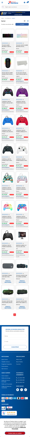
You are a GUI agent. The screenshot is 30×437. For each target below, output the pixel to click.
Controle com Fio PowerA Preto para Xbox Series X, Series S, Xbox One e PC (7, 159)
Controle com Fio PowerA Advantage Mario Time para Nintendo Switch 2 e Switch (7, 188)
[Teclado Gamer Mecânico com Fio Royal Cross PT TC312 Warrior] (8, 35)
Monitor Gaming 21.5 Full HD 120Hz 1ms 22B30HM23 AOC (21, 246)
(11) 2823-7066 (21, 377)
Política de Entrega (6, 378)
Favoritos (18, 364)
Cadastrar (15, 347)
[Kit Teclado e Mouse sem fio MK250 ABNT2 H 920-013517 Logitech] (22, 63)
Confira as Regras (18, 14)
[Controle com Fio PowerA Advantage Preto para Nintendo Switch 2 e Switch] (8, 235)
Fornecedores (5, 366)
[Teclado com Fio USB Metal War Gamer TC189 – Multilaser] (22, 291)
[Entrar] (24, 2)
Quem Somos (5, 359)
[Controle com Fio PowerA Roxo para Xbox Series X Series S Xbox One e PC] (22, 92)
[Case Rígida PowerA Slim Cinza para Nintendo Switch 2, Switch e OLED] (8, 266)
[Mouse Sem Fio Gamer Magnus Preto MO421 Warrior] (8, 63)
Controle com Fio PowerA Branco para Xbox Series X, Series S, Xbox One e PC (22, 159)
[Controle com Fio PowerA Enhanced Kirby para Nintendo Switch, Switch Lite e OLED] (22, 207)
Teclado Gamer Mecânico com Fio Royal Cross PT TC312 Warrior (7, 45)
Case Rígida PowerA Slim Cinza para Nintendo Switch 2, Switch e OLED (7, 276)
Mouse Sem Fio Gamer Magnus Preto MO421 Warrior (7, 73)
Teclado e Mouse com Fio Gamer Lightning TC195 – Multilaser (21, 276)
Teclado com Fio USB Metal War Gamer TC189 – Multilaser (22, 301)
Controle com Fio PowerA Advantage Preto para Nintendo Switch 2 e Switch (7, 246)
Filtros (22, 24)
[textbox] (15, 7)
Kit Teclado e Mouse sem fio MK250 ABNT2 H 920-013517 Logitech (21, 73)
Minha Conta (19, 359)
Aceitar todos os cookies (15, 433)
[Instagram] (21, 389)
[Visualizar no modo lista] (25, 21)
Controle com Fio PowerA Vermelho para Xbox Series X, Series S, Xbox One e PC (22, 131)
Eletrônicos (8, 18)
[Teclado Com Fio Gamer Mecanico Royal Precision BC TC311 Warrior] (22, 35)
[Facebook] (17, 389)
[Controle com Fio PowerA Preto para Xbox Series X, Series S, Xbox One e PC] (8, 149)
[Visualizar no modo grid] (28, 21)
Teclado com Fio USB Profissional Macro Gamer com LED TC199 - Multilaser (7, 301)
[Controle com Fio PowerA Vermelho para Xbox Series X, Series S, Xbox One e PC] (22, 120)
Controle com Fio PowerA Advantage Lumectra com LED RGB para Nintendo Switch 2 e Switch (8, 217)
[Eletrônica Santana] (13, 2)
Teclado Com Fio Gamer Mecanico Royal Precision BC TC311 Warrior (22, 45)
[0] (27, 2)
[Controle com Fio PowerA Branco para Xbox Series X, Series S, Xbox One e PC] (22, 149)
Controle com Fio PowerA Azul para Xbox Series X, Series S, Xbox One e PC (8, 131)
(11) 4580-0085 (21, 380)
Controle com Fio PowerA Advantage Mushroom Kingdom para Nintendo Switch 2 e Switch (22, 188)
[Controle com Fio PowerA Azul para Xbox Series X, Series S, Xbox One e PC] (8, 120)
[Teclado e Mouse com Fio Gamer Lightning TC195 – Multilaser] (22, 266)
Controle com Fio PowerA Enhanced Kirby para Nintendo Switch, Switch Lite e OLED (22, 217)
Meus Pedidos (19, 361)
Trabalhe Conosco (6, 361)
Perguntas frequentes (7, 364)
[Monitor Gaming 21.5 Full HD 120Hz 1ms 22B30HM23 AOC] (22, 235)
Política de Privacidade (7, 384)
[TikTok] (25, 389)
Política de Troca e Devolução (6, 381)
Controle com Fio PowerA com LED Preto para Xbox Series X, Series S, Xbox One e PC (7, 102)
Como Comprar (5, 375)
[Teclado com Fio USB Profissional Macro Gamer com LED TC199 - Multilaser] (8, 291)
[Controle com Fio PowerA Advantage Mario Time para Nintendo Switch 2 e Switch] (8, 178)
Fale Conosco (5, 368)
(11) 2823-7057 (21, 382)
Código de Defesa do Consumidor (6, 387)
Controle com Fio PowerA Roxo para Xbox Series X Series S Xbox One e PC (21, 102)
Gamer (13, 18)
